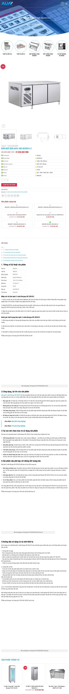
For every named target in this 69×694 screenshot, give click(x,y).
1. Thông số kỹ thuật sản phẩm (11, 249)
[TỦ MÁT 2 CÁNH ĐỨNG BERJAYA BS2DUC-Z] (34, 674)
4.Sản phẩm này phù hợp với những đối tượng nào (16, 257)
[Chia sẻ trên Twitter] (8, 195)
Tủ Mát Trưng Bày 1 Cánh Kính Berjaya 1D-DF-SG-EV (12, 687)
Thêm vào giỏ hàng (9, 185)
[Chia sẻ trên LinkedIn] (18, 195)
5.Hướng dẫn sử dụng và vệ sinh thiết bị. (13, 260)
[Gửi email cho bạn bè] (12, 195)
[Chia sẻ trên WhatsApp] (2, 195)
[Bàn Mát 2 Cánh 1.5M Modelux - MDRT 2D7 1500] (57, 674)
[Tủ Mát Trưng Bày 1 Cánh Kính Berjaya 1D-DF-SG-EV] (12, 674)
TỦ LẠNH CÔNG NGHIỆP (38, 24)
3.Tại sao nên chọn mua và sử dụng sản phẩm (15, 255)
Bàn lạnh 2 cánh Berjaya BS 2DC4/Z (11, 395)
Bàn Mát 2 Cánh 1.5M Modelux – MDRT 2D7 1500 (57, 687)
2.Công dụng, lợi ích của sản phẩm (12, 252)
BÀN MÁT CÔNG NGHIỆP (22, 192)
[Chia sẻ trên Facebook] (5, 195)
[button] (3, 126)
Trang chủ (27, 24)
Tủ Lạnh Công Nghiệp (18, 426)
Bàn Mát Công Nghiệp (19, 421)
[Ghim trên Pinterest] (15, 195)
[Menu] (66, 3)
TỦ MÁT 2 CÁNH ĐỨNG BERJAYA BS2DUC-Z (34, 687)
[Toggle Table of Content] (2, 247)
